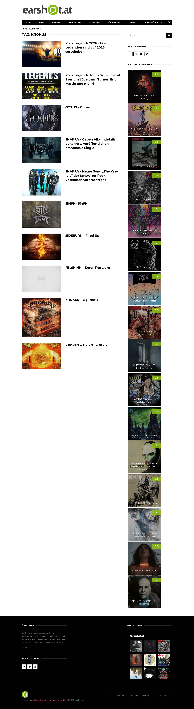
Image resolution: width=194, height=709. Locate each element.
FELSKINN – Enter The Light (87, 268)
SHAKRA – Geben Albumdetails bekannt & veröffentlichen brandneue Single (90, 143)
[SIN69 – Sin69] (41, 214)
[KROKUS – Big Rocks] (41, 317)
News (41, 22)
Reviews (55, 22)
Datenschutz (149, 696)
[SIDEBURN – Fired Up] (41, 247)
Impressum (134, 696)
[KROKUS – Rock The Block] (41, 356)
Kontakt (121, 696)
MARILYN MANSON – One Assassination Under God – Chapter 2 (144, 466)
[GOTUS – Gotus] (41, 118)
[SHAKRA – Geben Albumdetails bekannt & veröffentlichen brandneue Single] (41, 150)
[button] (136, 646)
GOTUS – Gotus (77, 107)
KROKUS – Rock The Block (86, 345)
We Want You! (165, 696)
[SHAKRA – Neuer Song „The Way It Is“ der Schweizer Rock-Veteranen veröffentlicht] (41, 182)
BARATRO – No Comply (144, 166)
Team (111, 696)
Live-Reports (74, 22)
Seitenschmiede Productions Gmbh (49, 700)
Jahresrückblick (153, 22)
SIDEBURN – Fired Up (82, 236)
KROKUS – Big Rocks (81, 300)
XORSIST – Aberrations (144, 199)
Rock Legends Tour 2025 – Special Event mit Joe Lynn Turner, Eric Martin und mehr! (92, 79)
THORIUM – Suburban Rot (144, 435)
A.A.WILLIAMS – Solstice (144, 570)
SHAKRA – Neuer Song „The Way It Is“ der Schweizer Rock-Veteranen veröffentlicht (91, 175)
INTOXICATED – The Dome (144, 503)
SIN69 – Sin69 (76, 203)
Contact (132, 22)
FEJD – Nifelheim (144, 267)
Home (28, 22)
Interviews (94, 22)
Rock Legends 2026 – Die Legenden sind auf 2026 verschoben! (85, 47)
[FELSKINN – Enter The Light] (41, 279)
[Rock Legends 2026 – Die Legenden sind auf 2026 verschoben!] (41, 54)
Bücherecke (114, 22)
